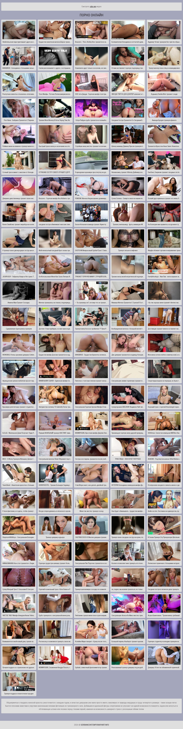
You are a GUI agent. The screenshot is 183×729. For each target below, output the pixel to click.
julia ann (93, 6)
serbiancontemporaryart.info (95, 725)
